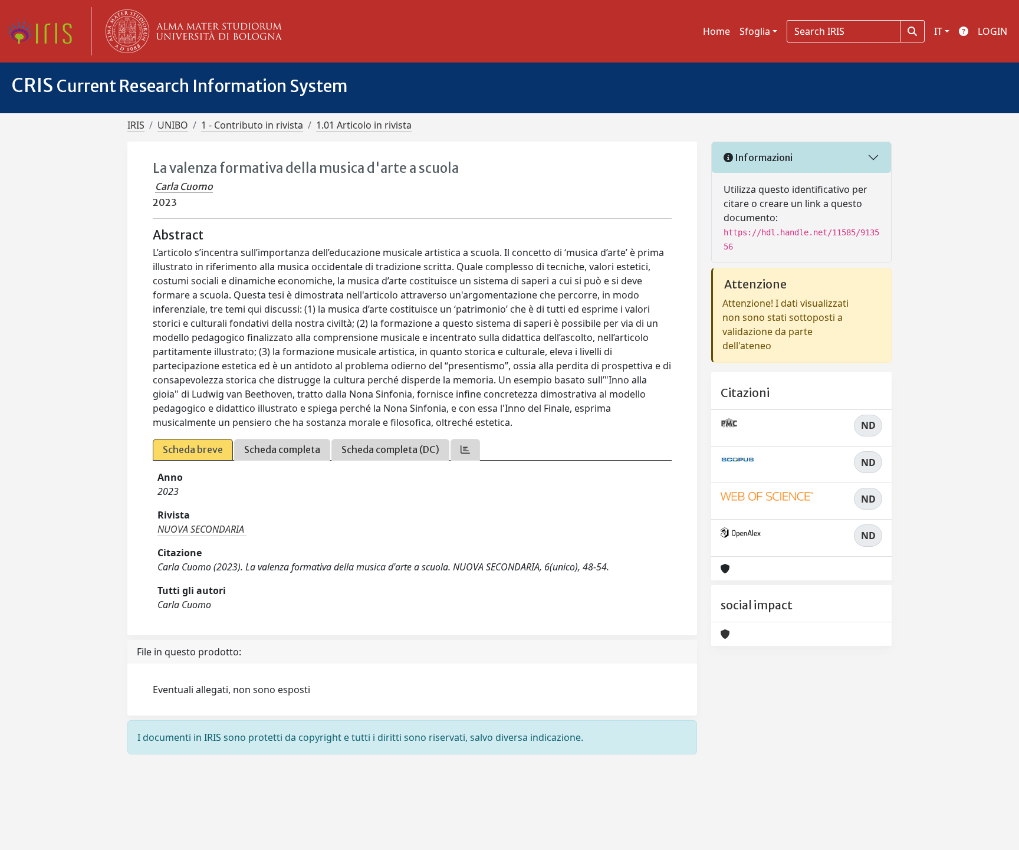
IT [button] (938, 31)
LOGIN (992, 31)
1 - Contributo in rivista (252, 125)
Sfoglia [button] (754, 31)
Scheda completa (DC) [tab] (390, 449)
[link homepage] (44, 31)
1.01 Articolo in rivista (364, 125)
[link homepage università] (191, 31)
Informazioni (763, 157)
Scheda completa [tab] (282, 449)
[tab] (465, 450)
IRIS (135, 125)
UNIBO (172, 125)
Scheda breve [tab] (193, 449)
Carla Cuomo (184, 186)
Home (716, 31)
